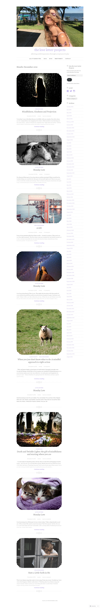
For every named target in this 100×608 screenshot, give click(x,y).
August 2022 (70, 139)
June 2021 (69, 182)
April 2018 (69, 296)
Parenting (39, 449)
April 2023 (69, 115)
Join (69, 79)
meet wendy (59, 58)
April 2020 (69, 224)
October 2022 (70, 133)
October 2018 (70, 278)
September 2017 (70, 317)
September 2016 (70, 353)
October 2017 (70, 314)
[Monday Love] (39, 150)
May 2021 (69, 185)
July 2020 (69, 215)
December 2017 (70, 308)
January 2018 (70, 305)
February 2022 (70, 157)
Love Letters (39, 167)
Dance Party (33, 356)
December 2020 (70, 200)
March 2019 (69, 263)
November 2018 (70, 275)
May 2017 (69, 329)
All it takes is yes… (35, 58)
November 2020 (70, 203)
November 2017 (70, 311)
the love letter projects (50, 49)
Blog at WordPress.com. (50, 600)
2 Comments (47, 232)
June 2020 (69, 218)
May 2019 (69, 257)
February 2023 (70, 121)
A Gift (39, 227)
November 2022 (70, 130)
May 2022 (69, 148)
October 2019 (70, 242)
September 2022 (70, 136)
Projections (39, 109)
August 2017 (70, 320)
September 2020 (71, 209)
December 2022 (70, 127)
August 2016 (70, 356)
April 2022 (69, 151)
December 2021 (70, 164)
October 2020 (70, 206)
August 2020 (70, 212)
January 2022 (70, 161)
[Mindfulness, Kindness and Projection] (39, 90)
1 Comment (47, 174)
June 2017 (69, 326)
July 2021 (69, 179)
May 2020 (69, 221)
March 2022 (69, 154)
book (50, 58)
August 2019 (70, 248)
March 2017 (69, 335)
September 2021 (70, 173)
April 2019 (69, 260)
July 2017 (69, 323)
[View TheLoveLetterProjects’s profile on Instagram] (74, 91)
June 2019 (69, 254)
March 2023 (69, 118)
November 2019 (70, 239)
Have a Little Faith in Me (39, 572)
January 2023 (70, 124)
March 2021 (69, 191)
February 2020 (70, 230)
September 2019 (70, 245)
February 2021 (70, 194)
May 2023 (69, 112)
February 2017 (70, 338)
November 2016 (70, 347)
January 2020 (70, 233)
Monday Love (39, 169)
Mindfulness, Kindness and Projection (39, 111)
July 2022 (69, 142)
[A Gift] (39, 208)
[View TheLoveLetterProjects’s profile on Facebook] (68, 91)
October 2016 (70, 350)
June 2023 (69, 109)
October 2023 (70, 106)
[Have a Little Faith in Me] (39, 553)
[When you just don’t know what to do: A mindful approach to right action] (39, 332)
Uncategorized (39, 225)
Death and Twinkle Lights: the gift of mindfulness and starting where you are (39, 453)
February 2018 (70, 302)
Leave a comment (47, 116)
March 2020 (70, 227)
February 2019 (70, 266)
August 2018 (70, 284)
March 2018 (69, 299)
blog (45, 58)
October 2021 (70, 170)
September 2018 (70, 281)
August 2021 (70, 176)
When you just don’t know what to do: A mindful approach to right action (39, 361)
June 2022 (69, 145)
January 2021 (70, 197)
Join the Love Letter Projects (75, 67)
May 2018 (69, 293)
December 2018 (70, 272)
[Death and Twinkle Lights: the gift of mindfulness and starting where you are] (39, 429)
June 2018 (69, 290)
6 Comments (47, 366)
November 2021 (70, 166)
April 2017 (69, 332)
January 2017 (70, 341)
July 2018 (69, 287)
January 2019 (70, 269)
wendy (39, 116)
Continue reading (30, 126)
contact (68, 58)
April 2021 (69, 188)
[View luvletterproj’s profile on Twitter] (71, 91)
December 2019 (70, 236)
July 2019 (69, 251)
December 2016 (70, 344)
